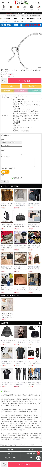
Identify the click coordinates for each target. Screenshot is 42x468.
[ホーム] (38, 453)
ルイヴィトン (10, 76)
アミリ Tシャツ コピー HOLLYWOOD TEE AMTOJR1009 (7, 384)
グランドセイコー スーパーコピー (31, 15)
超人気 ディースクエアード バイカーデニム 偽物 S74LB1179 (34, 384)
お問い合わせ (32, 86)
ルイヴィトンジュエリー (20, 96)
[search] (8, 2)
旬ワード (3, 15)
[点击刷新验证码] (17, 178)
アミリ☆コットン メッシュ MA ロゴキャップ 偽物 (34, 342)
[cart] (38, 2)
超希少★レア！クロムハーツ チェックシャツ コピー (7, 342)
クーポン (10, 86)
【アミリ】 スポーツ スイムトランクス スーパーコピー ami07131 (34, 363)
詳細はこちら (22, 429)
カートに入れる (24, 81)
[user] (34, 2)
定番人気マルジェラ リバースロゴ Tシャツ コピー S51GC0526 (20, 363)
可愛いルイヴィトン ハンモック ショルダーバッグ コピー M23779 (7, 247)
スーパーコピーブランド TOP (8, 21)
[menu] (3, 2)
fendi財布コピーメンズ (13, 15)
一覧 (39, 323)
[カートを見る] (38, 458)
